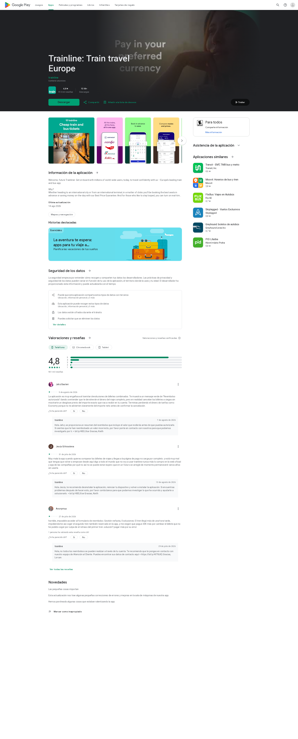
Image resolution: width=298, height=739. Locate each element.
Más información (213, 132)
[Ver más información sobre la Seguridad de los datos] (59, 324)
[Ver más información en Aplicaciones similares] (232, 157)
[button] (71, 140)
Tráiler (240, 102)
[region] (91, 90)
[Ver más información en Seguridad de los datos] (89, 270)
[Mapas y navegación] (61, 214)
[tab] (39, 5)
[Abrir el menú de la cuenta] (292, 5)
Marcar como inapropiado (65, 611)
